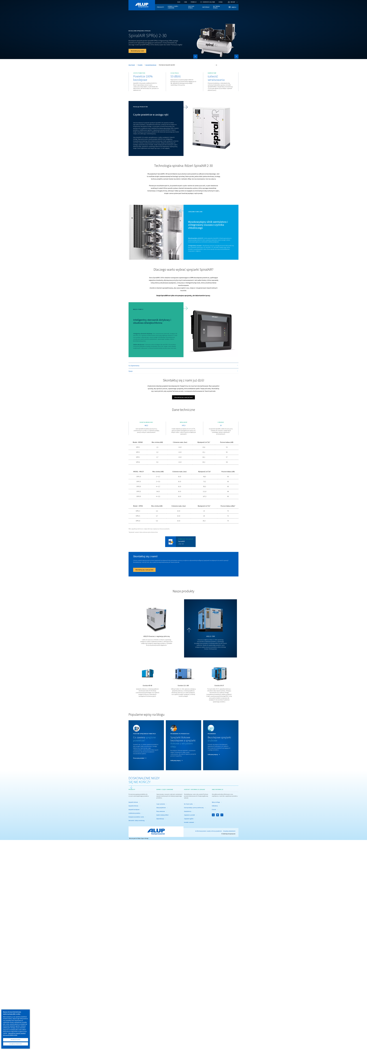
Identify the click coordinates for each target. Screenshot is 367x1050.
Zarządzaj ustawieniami (229, 831)
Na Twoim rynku (216, 7)
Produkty (160, 7)
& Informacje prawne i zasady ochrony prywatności (208, 831)
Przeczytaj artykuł (138, 758)
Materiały (205, 7)
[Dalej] (236, 56)
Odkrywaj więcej (175, 761)
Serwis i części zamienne (173, 7)
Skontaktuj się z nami (137, 51)
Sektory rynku (191, 7)
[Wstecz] (195, 56)
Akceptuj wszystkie (15, 1039)
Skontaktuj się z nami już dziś (144, 570)
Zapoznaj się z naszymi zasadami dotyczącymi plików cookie (14, 1034)
